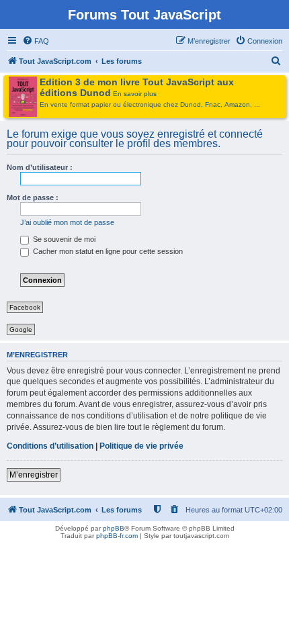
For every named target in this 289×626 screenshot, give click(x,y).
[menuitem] (35, 41)
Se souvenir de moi (63, 239)
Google (20, 329)
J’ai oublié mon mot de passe (67, 222)
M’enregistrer (33, 475)
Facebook (24, 307)
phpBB (113, 528)
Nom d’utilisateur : (40, 167)
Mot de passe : (32, 197)
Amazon (237, 104)
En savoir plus (135, 93)
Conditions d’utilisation (50, 446)
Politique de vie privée (141, 446)
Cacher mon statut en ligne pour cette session (107, 251)
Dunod (190, 104)
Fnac (212, 104)
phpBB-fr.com (117, 535)
